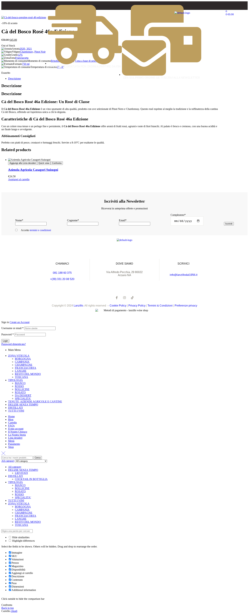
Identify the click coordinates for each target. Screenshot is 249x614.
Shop (11, 447)
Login (5, 341)
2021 (29, 48)
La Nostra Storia (17, 434)
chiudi (14, 611)
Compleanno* (178, 214)
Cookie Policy (118, 305)
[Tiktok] (132, 298)
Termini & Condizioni (160, 305)
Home (11, 416)
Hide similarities (20, 537)
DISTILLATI (15, 407)
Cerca (37, 457)
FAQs (11, 425)
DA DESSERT (23, 395)
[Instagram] (124, 298)
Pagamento (14, 444)
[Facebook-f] (117, 298)
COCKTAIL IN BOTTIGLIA (31, 479)
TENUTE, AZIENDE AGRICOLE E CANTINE (35, 401)
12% (20, 54)
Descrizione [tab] (11, 86)
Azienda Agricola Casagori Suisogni (33, 169)
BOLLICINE (22, 389)
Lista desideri (15, 437)
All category (14, 466)
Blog (10, 419)
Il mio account (15, 428)
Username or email (12, 328)
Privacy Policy (137, 305)
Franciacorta (21, 57)
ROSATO (20, 392)
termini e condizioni (40, 230)
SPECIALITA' (23, 497)
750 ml (25, 63)
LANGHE (20, 370)
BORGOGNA (23, 358)
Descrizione (14, 78)
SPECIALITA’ (23, 398)
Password (7, 334)
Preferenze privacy (186, 305)
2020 (22, 48)
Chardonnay (26, 51)
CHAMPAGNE (23, 364)
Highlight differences (23, 540)
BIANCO (20, 383)
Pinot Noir (40, 51)
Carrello (12, 422)
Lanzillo (78, 305)
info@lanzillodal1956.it (183, 274)
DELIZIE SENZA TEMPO (23, 404)
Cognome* (73, 220)
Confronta (56, 163)
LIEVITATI (21, 473)
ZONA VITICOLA (18, 355)
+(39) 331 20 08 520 (62, 279)
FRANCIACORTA (25, 367)
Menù (11, 440)
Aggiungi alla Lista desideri (22, 163)
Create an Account (19, 322)
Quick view (43, 163)
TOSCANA (21, 377)
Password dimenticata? (13, 344)
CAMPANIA (22, 361)
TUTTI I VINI (16, 410)
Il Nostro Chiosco (17, 431)
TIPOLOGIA (15, 380)
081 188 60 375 (62, 272)
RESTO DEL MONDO (28, 374)
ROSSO (19, 386)
